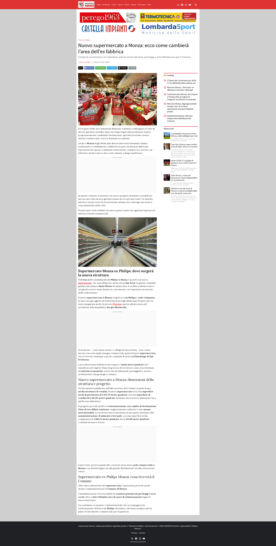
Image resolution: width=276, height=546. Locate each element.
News (99, 5)
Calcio (114, 5)
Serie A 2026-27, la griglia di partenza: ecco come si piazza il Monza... (183, 162)
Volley (127, 5)
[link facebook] (182, 4)
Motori (120, 5)
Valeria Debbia (84, 62)
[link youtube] (190, 4)
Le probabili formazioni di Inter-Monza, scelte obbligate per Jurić (184, 134)
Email (133, 68)
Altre (149, 5)
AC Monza (106, 5)
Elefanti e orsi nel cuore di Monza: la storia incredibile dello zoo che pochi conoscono (184, 190)
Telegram (113, 68)
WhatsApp (101, 68)
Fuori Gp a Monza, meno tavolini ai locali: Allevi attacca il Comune (184, 145)
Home (81, 40)
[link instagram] (186, 4)
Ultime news (169, 129)
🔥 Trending (169, 75)
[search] (196, 4)
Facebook (90, 68)
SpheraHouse (142, 542)
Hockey (133, 5)
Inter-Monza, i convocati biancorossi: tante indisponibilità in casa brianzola (184, 177)
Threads (123, 68)
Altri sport (142, 5)
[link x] (178, 4)
